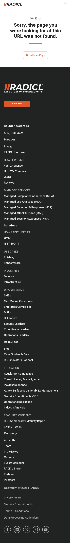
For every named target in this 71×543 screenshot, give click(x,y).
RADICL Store (12, 468)
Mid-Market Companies (18, 301)
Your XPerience (13, 165)
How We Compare (15, 171)
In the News (11, 451)
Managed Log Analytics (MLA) (23, 201)
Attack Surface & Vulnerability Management (31, 390)
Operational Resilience (18, 402)
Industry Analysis (14, 407)
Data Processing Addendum (21, 517)
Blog (7, 348)
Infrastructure (12, 282)
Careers (9, 457)
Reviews (9, 182)
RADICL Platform (14, 152)
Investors (9, 479)
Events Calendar (14, 463)
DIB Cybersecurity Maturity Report (24, 421)
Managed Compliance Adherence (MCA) (29, 196)
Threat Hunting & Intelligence (21, 379)
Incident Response (15, 385)
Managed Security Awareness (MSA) (27, 218)
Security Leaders (14, 323)
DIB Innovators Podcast (18, 360)
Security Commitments (18, 504)
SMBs (7, 295)
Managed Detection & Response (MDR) (28, 207)
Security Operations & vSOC (21, 396)
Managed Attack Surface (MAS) (23, 213)
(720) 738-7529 (13, 133)
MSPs (7, 312)
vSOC (7, 177)
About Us (9, 440)
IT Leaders (10, 318)
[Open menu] (65, 4)
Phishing (9, 257)
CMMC (8, 238)
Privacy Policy (12, 497)
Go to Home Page (35, 55)
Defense (9, 276)
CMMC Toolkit (12, 426)
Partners (9, 474)
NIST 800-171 (12, 243)
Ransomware (12, 263)
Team (7, 446)
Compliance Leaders (17, 329)
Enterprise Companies (18, 306)
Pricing (8, 146)
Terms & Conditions (16, 511)
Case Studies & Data (16, 354)
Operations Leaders (16, 335)
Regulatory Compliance (18, 373)
